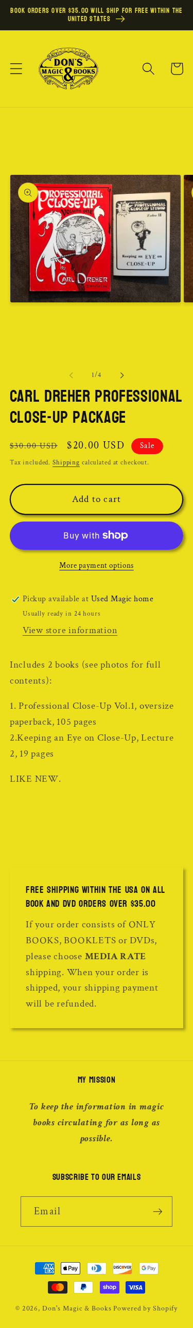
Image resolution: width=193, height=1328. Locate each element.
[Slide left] (71, 375)
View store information (70, 630)
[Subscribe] (158, 1211)
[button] (16, 69)
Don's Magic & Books (77, 1308)
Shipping (66, 462)
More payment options (96, 565)
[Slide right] (122, 375)
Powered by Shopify (145, 1308)
